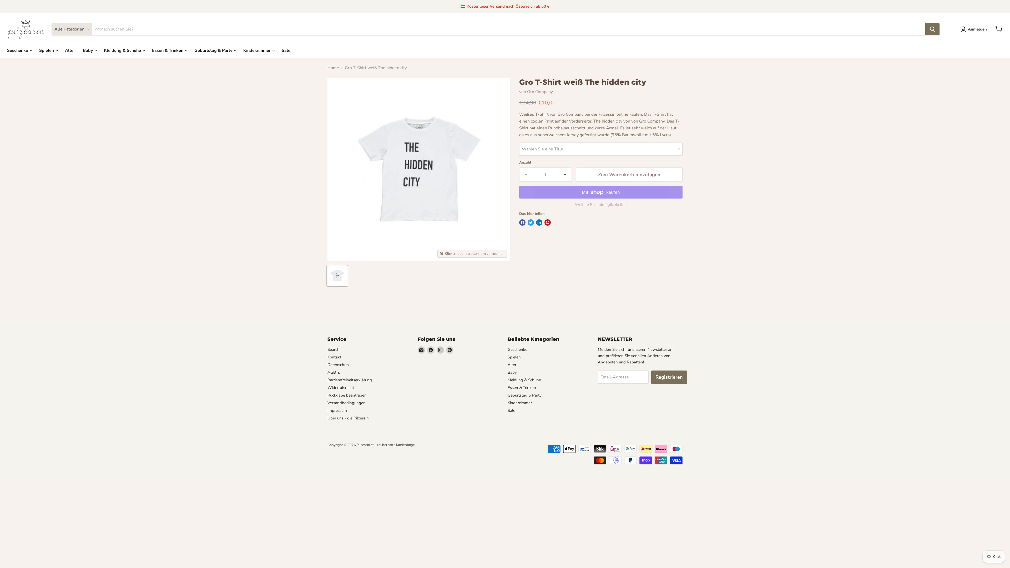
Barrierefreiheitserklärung (349, 380)
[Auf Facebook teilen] (522, 222)
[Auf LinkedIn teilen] (539, 222)
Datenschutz (338, 364)
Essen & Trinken (168, 50)
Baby (88, 50)
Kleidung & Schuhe (123, 50)
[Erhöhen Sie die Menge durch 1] (565, 175)
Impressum (337, 410)
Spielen (47, 50)
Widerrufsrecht (340, 387)
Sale (286, 50)
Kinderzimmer (257, 50)
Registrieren (669, 377)
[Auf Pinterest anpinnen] (547, 222)
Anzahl (525, 162)
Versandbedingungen (346, 402)
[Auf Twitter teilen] (531, 222)
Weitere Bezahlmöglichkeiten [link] (601, 204)
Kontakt (334, 357)
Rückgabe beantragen (347, 395)
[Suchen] (932, 29)
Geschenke (18, 50)
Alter (70, 50)
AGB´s (333, 372)
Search (333, 349)
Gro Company (540, 92)
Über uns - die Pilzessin (348, 418)
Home (333, 67)
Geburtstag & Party (213, 50)
